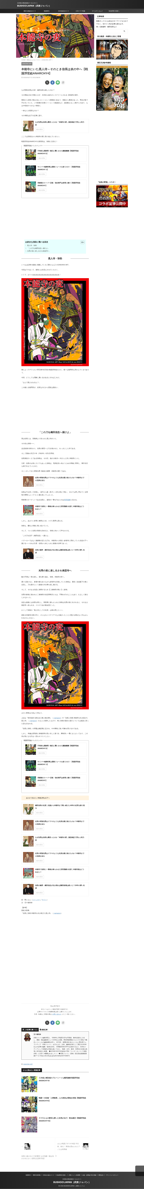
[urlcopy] (63, 82)
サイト (44, 900)
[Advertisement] (55, 222)
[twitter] (47, 82)
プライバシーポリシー (112, 1175)
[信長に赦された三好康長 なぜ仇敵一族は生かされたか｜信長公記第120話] (38, 1146)
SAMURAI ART (28, 1064)
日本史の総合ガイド (48, 1175)
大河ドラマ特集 (80, 11)
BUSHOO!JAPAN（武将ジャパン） (34, 6)
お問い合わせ (56, 1014)
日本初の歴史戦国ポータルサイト (72, 1179)
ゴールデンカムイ (97, 11)
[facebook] (52, 82)
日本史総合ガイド (63, 11)
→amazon (57, 718)
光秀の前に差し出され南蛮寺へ (38, 251)
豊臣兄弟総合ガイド (30, 11)
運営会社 (101, 1175)
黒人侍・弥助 (32, 245)
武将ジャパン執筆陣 (74, 1175)
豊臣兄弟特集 (37, 1175)
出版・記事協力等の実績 (89, 1175)
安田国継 (67, 500)
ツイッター (36, 900)
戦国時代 (46, 11)
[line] (58, 82)
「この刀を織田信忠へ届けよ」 (38, 248)
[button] (139, 1171)
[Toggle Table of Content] (81, 242)
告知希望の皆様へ (114, 11)
